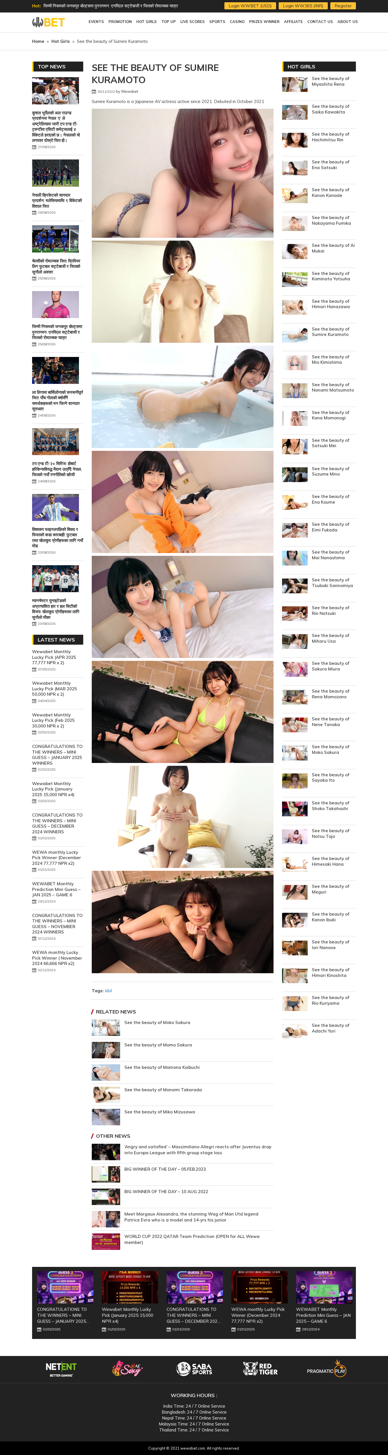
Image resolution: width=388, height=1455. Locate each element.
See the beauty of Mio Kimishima (330, 359)
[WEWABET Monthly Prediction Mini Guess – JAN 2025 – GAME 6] (323, 1287)
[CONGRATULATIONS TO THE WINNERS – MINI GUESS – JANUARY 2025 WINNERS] (64, 1287)
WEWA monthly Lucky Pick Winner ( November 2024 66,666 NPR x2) (57, 958)
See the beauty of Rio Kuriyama (330, 1000)
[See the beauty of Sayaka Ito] (295, 782)
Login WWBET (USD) (250, 6)
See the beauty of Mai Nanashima (330, 554)
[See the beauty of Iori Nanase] (295, 948)
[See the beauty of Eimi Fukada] (295, 531)
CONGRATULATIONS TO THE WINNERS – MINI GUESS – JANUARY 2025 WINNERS (57, 755)
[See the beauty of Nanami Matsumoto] (295, 391)
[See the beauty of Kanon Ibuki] (295, 920)
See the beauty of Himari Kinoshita (330, 972)
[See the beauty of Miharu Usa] (295, 642)
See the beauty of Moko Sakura (157, 1022)
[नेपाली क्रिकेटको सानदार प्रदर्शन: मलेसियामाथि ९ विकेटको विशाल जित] (55, 173)
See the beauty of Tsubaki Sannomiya (332, 582)
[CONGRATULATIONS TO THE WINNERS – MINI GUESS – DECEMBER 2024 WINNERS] (194, 1287)
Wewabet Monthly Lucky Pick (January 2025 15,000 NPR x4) (53, 789)
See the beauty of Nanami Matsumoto (333, 387)
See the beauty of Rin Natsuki (330, 610)
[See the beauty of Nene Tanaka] (295, 725)
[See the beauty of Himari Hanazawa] (295, 308)
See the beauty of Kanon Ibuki (330, 916)
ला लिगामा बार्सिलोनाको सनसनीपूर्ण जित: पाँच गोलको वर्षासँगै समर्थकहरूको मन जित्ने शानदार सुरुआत (57, 401)
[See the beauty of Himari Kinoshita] (295, 976)
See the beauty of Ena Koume (330, 499)
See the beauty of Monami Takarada (163, 1089)
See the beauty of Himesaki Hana (330, 861)
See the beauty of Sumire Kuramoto (330, 331)
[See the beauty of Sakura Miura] (295, 670)
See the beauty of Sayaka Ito (330, 777)
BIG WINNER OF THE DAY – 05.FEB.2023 (165, 1169)
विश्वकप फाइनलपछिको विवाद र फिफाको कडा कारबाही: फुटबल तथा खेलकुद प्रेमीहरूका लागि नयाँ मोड (57, 538)
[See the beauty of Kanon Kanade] (295, 196)
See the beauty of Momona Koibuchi (162, 1067)
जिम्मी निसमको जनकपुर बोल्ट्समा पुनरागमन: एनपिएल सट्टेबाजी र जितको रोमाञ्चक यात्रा (110, 6)
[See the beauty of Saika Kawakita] (295, 113)
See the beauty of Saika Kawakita (330, 109)
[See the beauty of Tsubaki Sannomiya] (295, 586)
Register (343, 6)
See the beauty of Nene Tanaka (330, 721)
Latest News (56, 639)
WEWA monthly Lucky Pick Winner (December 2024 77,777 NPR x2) (56, 858)
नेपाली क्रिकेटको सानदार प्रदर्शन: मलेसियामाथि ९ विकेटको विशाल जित (57, 200)
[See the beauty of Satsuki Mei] (295, 447)
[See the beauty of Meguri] (295, 893)
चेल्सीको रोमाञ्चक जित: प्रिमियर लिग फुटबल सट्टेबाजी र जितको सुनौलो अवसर (56, 266)
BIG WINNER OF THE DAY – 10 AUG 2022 (166, 1191)
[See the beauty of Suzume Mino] (295, 475)
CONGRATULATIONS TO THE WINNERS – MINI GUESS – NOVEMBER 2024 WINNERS (57, 924)
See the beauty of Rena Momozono (330, 693)
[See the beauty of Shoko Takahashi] (295, 809)
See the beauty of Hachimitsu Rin (330, 136)
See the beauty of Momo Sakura (158, 1045)
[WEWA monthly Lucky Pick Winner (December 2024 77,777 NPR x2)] (259, 1287)
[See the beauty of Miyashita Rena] (295, 85)
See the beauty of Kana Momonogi (330, 415)
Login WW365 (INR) (303, 6)
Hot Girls (301, 66)
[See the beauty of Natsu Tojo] (295, 837)
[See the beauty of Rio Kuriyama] (295, 1004)
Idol (108, 990)
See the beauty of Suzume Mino (330, 471)
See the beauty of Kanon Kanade (330, 192)
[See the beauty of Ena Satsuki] (295, 168)
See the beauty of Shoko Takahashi (330, 805)
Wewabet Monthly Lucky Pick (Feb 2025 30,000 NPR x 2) (53, 720)
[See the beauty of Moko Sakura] (295, 753)
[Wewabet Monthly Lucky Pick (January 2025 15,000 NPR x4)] (129, 1287)
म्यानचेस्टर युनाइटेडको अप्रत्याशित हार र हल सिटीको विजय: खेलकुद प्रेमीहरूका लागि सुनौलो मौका (55, 609)
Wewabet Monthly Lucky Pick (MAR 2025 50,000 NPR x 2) (54, 688)
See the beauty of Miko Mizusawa (159, 1112)
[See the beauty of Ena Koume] (295, 503)
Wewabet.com (49, 22)
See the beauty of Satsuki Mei (330, 443)
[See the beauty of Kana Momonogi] (295, 419)
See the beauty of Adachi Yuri (330, 1028)
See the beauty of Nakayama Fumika (331, 220)
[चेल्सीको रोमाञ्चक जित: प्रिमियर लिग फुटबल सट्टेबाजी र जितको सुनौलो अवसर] (55, 239)
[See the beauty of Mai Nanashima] (295, 558)
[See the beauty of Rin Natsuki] (295, 614)
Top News (52, 66)
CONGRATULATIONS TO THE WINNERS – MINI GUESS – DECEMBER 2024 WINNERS (57, 823)
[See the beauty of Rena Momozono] (295, 697)
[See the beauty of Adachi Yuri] (295, 1032)
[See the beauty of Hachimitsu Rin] (295, 140)
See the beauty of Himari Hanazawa (331, 304)
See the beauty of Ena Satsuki (330, 164)
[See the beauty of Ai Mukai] (295, 252)
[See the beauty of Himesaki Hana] (295, 865)
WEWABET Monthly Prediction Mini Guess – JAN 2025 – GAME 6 (56, 889)
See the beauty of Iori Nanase (330, 944)
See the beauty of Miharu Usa (330, 638)
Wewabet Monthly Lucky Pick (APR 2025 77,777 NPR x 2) (54, 657)
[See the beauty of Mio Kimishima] (295, 363)
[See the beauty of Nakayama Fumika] (295, 224)
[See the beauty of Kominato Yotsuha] (295, 280)
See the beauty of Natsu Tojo (330, 833)
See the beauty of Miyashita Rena (330, 81)
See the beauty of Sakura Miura (330, 666)
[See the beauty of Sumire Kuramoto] (295, 335)
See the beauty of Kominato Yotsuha (331, 276)
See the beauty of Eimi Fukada (330, 527)
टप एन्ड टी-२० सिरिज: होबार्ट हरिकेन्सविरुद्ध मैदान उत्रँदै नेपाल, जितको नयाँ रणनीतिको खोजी (57, 469)
